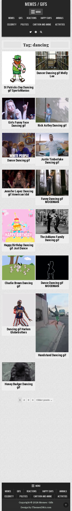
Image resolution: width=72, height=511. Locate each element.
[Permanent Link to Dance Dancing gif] (18, 145)
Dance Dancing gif (18, 160)
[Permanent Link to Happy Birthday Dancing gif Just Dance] (18, 225)
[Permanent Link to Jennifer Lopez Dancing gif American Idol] (18, 179)
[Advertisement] (36, 445)
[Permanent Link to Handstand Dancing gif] (52, 322)
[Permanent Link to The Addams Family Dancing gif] (52, 221)
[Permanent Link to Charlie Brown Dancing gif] (18, 267)
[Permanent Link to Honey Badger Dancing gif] (18, 371)
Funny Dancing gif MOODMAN (52, 200)
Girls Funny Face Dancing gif (18, 124)
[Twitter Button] (30, 32)
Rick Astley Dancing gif (52, 125)
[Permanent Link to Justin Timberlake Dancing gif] (52, 144)
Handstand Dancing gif (52, 355)
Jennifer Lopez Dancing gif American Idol (18, 192)
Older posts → (44, 400)
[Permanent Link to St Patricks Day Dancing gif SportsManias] (18, 67)
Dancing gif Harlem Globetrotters (18, 330)
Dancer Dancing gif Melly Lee (52, 74)
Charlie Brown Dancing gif (19, 284)
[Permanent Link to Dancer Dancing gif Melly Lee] (52, 60)
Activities (60, 24)
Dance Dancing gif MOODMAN (52, 284)
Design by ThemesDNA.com (36, 507)
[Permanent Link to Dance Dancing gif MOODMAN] (52, 267)
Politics (25, 24)
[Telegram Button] (36, 32)
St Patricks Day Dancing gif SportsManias (18, 88)
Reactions (32, 18)
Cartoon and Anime (42, 24)
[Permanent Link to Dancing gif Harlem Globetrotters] (18, 309)
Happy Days (46, 18)
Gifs (21, 18)
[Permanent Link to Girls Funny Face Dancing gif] (18, 109)
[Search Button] (41, 32)
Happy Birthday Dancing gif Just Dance (18, 246)
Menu (38, 12)
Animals (59, 18)
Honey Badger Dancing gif (18, 385)
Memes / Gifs (36, 4)
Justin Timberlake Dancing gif (52, 160)
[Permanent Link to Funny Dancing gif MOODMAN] (52, 183)
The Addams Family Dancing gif (52, 238)
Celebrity (11, 24)
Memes (11, 18)
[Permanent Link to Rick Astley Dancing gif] (52, 110)
